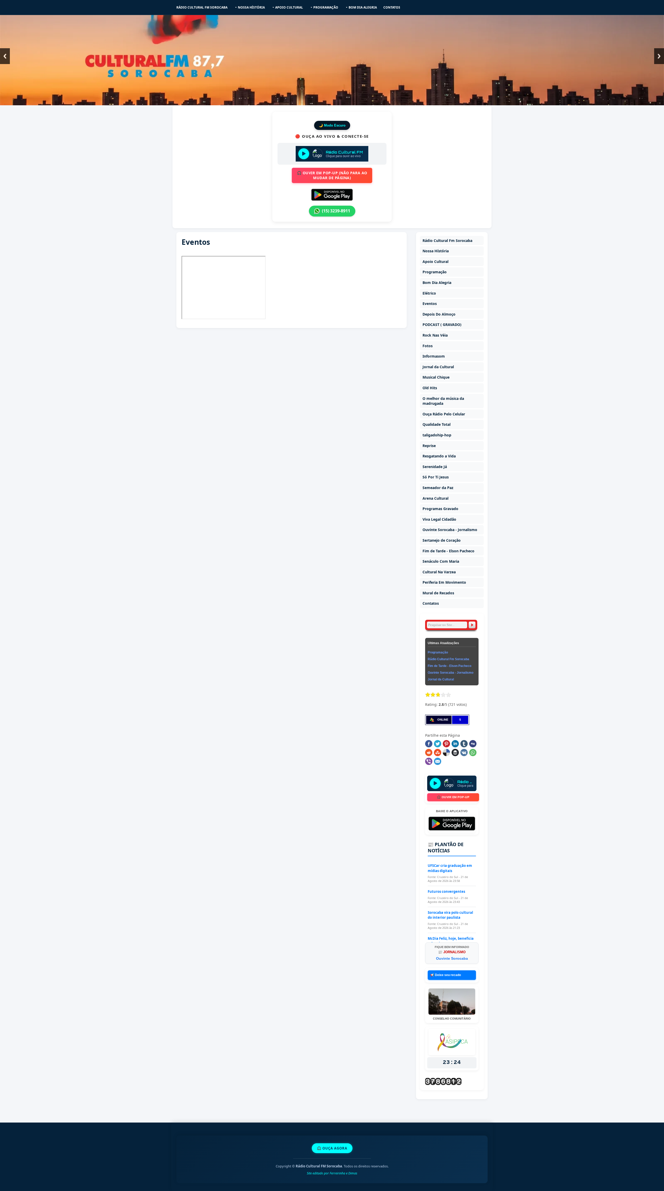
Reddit (428, 752)
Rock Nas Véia (435, 335)
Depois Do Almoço (439, 314)
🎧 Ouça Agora (332, 1148)
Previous (5, 56)
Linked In (455, 743)
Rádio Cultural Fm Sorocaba (201, 7)
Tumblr (464, 743)
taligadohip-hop (437, 435)
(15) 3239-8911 (336, 211)
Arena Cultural (435, 498)
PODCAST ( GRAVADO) (442, 324)
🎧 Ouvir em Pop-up (453, 797)
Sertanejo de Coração (442, 540)
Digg (472, 743)
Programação (325, 7)
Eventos (430, 303)
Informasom (434, 356)
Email (437, 761)
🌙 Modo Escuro (332, 125)
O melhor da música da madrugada (443, 401)
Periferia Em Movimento (444, 582)
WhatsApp (472, 752)
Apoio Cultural (289, 7)
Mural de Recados (438, 592)
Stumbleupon (437, 752)
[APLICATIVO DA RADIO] (332, 195)
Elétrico (429, 293)
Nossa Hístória (251, 7)
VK (464, 752)
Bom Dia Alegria (363, 7)
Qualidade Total (437, 424)
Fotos (428, 345)
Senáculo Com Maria (441, 561)
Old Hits (430, 387)
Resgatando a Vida (439, 456)
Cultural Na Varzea (439, 571)
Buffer (455, 752)
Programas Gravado (440, 508)
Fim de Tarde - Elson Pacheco (448, 550)
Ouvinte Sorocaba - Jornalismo (450, 529)
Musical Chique (436, 377)
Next (659, 56)
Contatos (391, 7)
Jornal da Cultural (438, 366)
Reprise (429, 445)
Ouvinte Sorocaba (452, 958)
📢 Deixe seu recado (445, 975)
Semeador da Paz (438, 487)
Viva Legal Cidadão (439, 519)
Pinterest (446, 743)
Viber (428, 761)
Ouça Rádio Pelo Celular (444, 414)
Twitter (437, 743)
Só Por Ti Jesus (436, 477)
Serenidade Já (435, 466)
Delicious (446, 752)
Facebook (428, 743)
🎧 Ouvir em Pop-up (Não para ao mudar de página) (332, 175)
